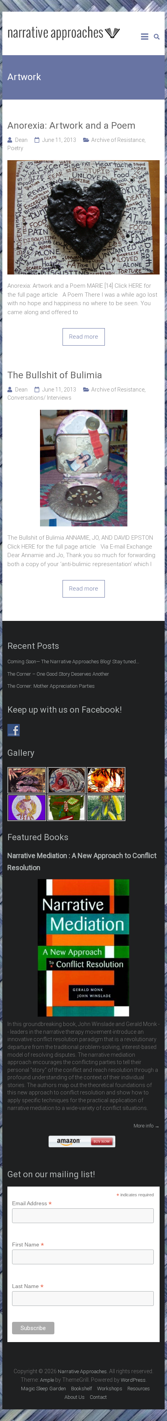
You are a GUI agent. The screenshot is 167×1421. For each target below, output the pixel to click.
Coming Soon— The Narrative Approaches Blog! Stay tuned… (73, 661)
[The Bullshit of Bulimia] (83, 414)
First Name (28, 1244)
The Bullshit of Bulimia (54, 375)
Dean (21, 140)
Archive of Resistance (117, 140)
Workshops (109, 1388)
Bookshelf (81, 1388)
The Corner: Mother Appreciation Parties (51, 686)
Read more (83, 336)
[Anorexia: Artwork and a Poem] (83, 164)
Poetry (15, 148)
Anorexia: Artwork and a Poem (71, 125)
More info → (147, 1126)
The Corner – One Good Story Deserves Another (58, 674)
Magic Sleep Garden (43, 1388)
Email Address (32, 1203)
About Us (74, 1397)
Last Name (27, 1286)
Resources (138, 1388)
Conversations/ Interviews (39, 398)
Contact (98, 1397)
